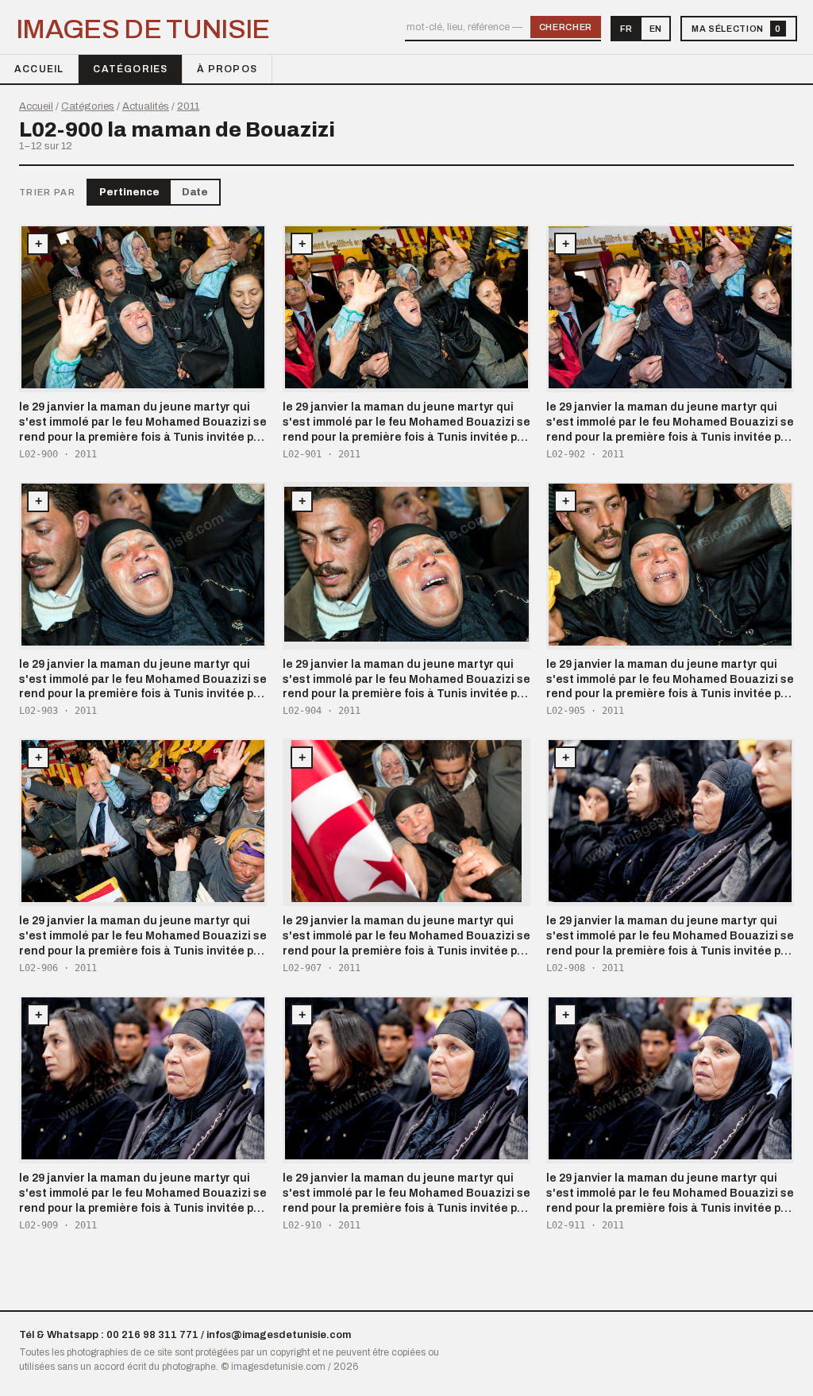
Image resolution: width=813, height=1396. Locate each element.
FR (626, 28)
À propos (227, 69)
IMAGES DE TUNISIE (143, 29)
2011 (188, 106)
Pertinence (129, 192)
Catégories (130, 69)
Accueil (39, 69)
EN (655, 28)
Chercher (565, 27)
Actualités (145, 106)
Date (195, 192)
